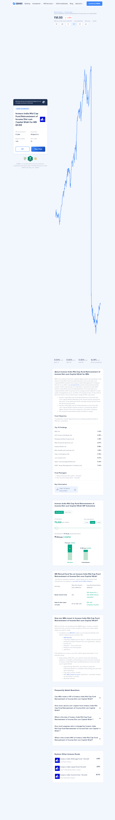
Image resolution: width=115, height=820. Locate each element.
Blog (71, 4)
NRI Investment (58, 12)
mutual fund (75, 385)
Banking (27, 4)
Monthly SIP (59, 512)
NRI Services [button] (48, 4)
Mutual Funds (68, 12)
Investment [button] (36, 4)
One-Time (38, 149)
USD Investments (62, 4)
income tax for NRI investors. (83, 581)
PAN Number (68, 637)
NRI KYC (72, 633)
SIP (22, 149)
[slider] (56, 528)
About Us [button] (78, 4)
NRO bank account (73, 674)
